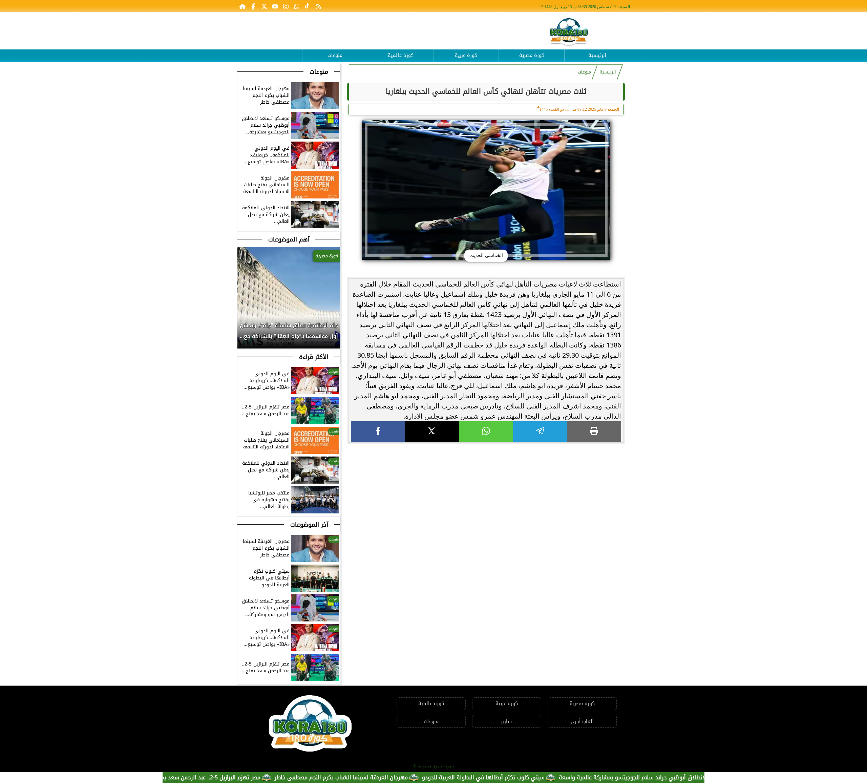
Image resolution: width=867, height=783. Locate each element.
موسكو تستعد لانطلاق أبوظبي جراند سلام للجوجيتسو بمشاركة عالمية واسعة (679, 777)
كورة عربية (466, 55)
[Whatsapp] (296, 6)
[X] (432, 431)
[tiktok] (307, 6)
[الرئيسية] (242, 6)
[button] (242, 334)
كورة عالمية (401, 55)
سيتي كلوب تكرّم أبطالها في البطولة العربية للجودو (512, 777)
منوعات (334, 55)
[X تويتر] (264, 6)
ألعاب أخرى (582, 721)
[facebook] (378, 431)
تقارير (506, 721)
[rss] (318, 6)
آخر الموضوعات (309, 524)
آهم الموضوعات (289, 239)
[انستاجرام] (285, 6)
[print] (594, 431)
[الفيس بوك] (253, 6)
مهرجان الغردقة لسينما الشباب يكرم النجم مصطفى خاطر (370, 777)
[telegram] (540, 431)
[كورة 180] (569, 32)
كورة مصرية (531, 55)
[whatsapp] (486, 431)
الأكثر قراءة (313, 357)
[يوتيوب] (275, 6)
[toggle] (269, 50)
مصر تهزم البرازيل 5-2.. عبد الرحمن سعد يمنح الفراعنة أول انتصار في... (207, 777)
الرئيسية (597, 55)
